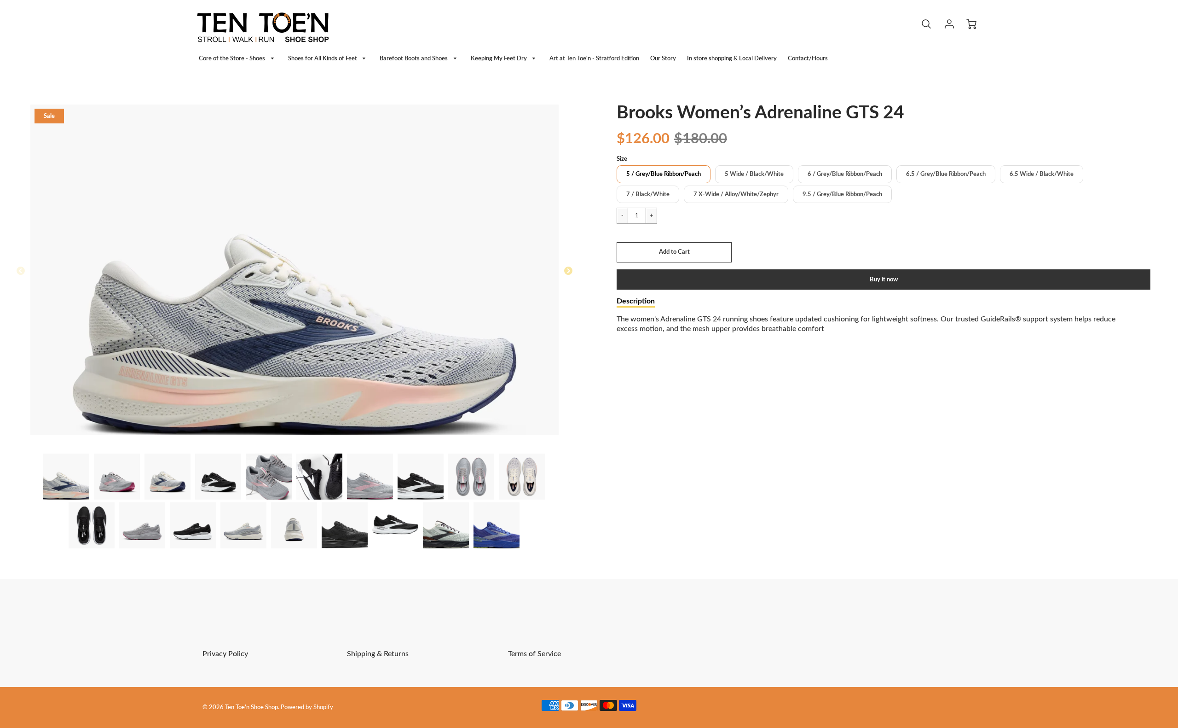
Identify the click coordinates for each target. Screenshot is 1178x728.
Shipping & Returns (378, 654)
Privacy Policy (225, 654)
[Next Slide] (568, 271)
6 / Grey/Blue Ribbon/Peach (845, 174)
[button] (674, 252)
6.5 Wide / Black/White (1042, 174)
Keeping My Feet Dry (499, 58)
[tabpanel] (66, 477)
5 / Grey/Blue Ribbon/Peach (663, 174)
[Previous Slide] (20, 271)
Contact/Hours (808, 58)
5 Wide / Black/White (754, 174)
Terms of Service (534, 654)
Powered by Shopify (307, 707)
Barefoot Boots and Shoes (414, 58)
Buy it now (884, 279)
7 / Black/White (648, 194)
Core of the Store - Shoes (232, 58)
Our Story (663, 58)
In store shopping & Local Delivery (732, 58)
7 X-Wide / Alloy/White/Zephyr (736, 194)
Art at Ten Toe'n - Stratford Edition (594, 58)
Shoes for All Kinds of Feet (323, 58)
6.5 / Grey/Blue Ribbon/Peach (946, 174)
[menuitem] (238, 58)
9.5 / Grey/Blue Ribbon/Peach (842, 194)
